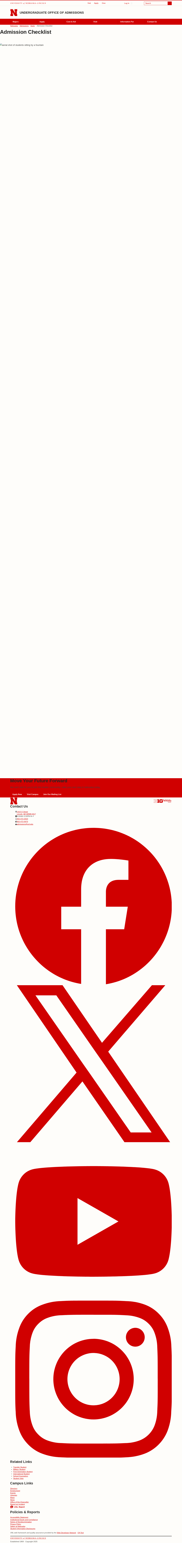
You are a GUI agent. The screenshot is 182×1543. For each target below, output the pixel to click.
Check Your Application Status (36, 119)
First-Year (29, 48)
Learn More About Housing (34, 438)
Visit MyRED (41, 112)
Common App (82, 81)
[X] (93, 1064)
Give (103, 3)
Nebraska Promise (99, 409)
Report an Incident (17, 1504)
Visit (89, 3)
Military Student (19, 1469)
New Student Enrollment (32, 266)
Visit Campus (32, 794)
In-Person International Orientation (38, 743)
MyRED (106, 133)
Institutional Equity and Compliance (24, 1520)
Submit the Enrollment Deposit (36, 642)
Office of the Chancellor (19, 1502)
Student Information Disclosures (22, 1529)
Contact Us (152, 22)
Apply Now (17, 794)
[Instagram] (93, 1379)
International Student (21, 1474)
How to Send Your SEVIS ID (35, 769)
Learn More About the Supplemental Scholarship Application (49, 175)
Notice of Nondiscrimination (21, 1522)
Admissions (24, 26)
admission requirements (134, 81)
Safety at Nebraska (17, 1526)
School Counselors (20, 1476)
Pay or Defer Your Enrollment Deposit (39, 148)
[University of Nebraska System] (167, 801)
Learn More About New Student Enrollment (41, 276)
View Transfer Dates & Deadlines (37, 483)
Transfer (29, 52)
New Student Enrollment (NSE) (35, 452)
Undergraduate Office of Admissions (52, 12)
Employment (15, 1491)
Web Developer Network (66, 1533)
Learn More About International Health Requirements (45, 719)
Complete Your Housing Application (38, 666)
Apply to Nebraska (31, 95)
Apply (96, 3)
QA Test (81, 1533)
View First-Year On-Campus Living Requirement (77, 252)
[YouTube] (93, 1222)
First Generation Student (23, 1472)
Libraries (13, 1495)
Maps (12, 1498)
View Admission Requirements (56, 95)
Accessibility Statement (19, 1517)
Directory (13, 1488)
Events (13, 1493)
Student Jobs (18, 1478)
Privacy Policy (15, 1524)
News (12, 1500)
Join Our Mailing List (52, 794)
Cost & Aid (71, 22)
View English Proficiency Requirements (40, 568)
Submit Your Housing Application (37, 252)
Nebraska (14, 26)
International (31, 55)
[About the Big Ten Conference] (158, 801)
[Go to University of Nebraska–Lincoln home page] (13, 12)
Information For (127, 22)
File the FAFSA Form (31, 224)
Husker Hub (54, 216)
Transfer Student (19, 1467)
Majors (16, 22)
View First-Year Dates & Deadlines (37, 294)
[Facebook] (93, 906)
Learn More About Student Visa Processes (41, 617)
